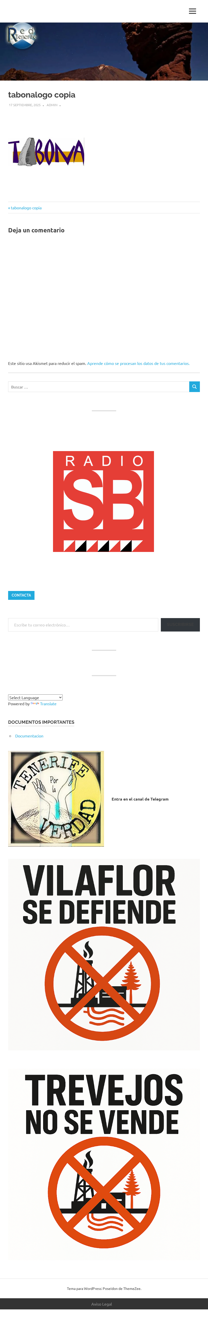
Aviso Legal (101, 1303)
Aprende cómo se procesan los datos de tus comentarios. (138, 363)
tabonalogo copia (26, 207)
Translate (48, 703)
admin (52, 105)
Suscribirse (180, 624)
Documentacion (29, 735)
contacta (21, 595)
